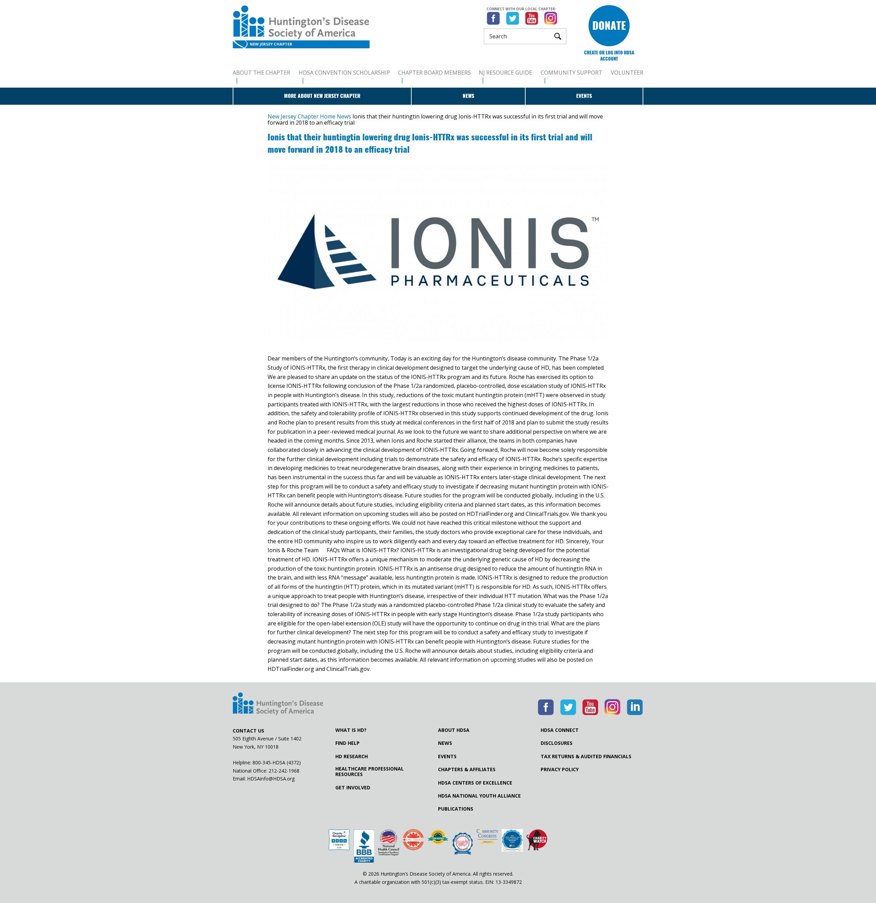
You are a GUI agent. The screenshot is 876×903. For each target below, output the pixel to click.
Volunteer (627, 72)
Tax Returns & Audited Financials (586, 756)
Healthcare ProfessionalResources (369, 771)
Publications (455, 809)
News (468, 95)
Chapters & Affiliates (466, 769)
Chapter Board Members (434, 72)
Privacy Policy (560, 769)
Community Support (571, 72)
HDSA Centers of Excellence (475, 783)
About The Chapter (261, 72)
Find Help (347, 743)
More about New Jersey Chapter (322, 95)
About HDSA (453, 730)
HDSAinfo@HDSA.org (271, 778)
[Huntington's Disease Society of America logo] (278, 704)
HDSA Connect (560, 730)
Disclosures (556, 743)
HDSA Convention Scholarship (344, 72)
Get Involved (352, 787)
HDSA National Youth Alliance (479, 796)
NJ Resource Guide (505, 72)
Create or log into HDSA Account (609, 56)
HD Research (351, 756)
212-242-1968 (284, 770)
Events (584, 95)
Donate (609, 25)
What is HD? (350, 730)
